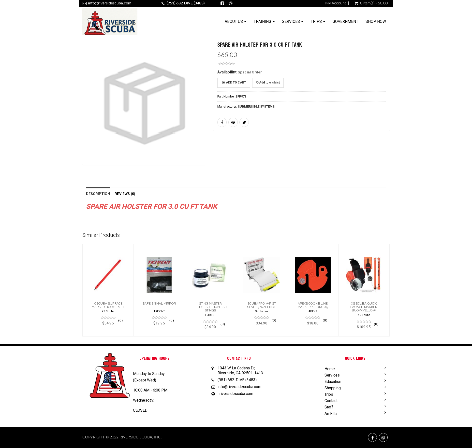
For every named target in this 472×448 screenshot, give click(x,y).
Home (329, 368)
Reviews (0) (125, 194)
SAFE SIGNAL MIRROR (159, 303)
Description (98, 194)
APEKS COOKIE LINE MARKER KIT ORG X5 (312, 305)
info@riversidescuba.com (109, 3)
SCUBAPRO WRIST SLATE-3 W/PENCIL (261, 305)
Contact (331, 400)
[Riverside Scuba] (109, 22)
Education (332, 381)
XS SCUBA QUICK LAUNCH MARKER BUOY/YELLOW (363, 307)
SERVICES (291, 21)
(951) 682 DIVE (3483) (186, 3)
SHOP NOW (376, 21)
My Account (335, 3)
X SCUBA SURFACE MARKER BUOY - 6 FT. (108, 305)
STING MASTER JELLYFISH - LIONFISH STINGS (210, 307)
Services (332, 375)
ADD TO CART (235, 82)
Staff (328, 407)
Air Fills (331, 413)
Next (218, 110)
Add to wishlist (269, 82)
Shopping (332, 388)
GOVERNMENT (345, 21)
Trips (328, 394)
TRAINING (263, 21)
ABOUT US (234, 21)
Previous (71, 110)
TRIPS (317, 21)
